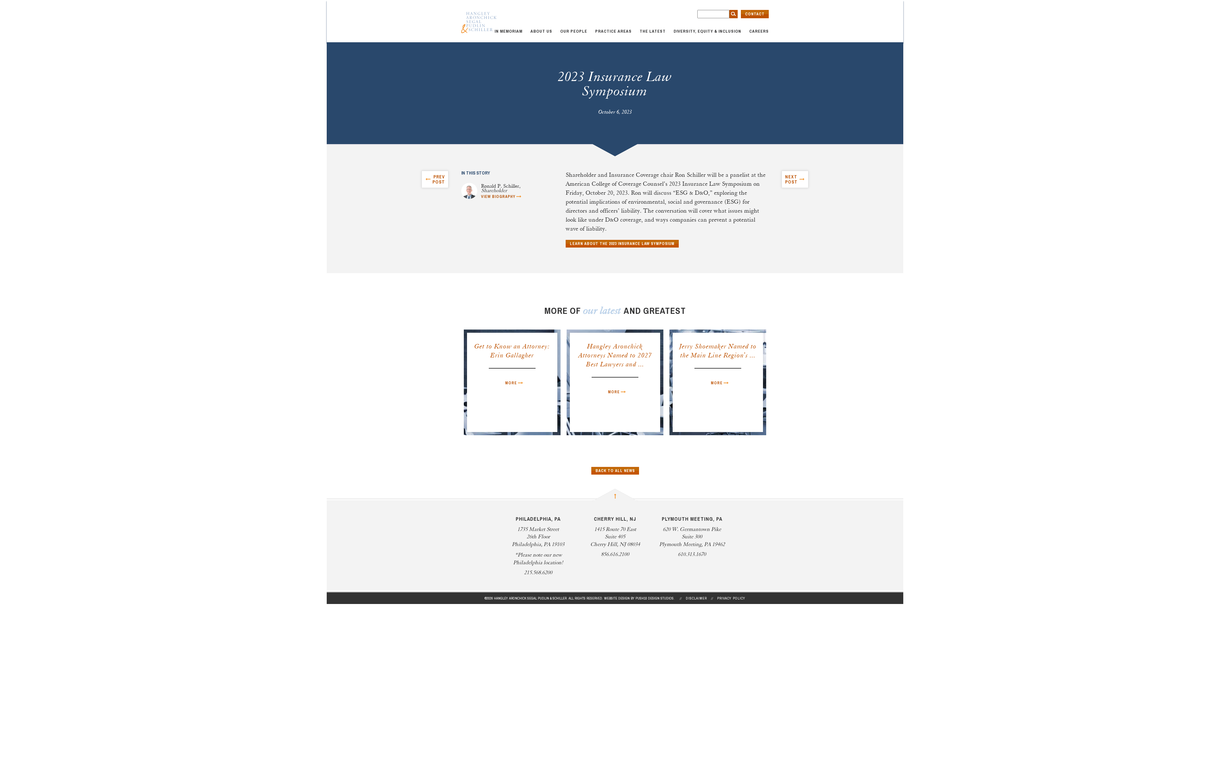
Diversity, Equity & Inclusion (707, 31)
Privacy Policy (731, 598)
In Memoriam (508, 31)
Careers (759, 31)
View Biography (498, 196)
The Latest (653, 31)
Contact (755, 14)
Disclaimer (696, 598)
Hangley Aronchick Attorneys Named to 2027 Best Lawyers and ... (615, 355)
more (511, 383)
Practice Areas (613, 31)
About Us (541, 31)
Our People (573, 31)
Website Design (617, 598)
